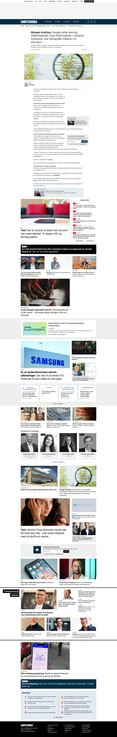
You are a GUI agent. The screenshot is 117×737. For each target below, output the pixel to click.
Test (22, 227)
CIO (77, 211)
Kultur (73, 356)
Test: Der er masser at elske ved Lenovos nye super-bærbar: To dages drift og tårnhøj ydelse (84, 207)
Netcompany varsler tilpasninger (75, 26)
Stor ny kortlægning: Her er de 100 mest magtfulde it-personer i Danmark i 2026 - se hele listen (76, 697)
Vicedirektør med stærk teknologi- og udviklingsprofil (67, 394)
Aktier (22, 369)
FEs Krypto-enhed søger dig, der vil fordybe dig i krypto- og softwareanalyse (29, 394)
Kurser (45, 1)
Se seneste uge (58, 717)
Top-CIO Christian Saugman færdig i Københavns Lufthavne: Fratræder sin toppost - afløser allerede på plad (82, 215)
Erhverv (58, 22)
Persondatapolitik (86, 725)
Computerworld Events (70, 726)
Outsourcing (75, 422)
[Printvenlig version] (85, 49)
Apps (22, 580)
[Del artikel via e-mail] (83, 49)
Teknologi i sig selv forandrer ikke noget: (54, 191)
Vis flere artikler (79, 240)
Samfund (76, 22)
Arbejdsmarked (24, 307)
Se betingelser (82, 144)
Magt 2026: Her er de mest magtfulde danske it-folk (37, 26)
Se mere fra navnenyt (58, 462)
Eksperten (59, 1)
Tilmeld (84, 141)
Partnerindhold (68, 728)
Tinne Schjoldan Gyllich (68, 454)
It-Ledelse (66, 22)
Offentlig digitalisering (72, 119)
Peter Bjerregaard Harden (87, 454)
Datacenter (49, 422)
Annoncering (67, 1)
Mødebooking (52, 1)
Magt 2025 (24, 681)
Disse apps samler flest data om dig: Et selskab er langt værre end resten (40, 702)
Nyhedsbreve (75, 1)
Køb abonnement (89, 1)
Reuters (51, 159)
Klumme (78, 219)
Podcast (50, 726)
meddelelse (56, 175)
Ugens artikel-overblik (53, 725)
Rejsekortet (24, 671)
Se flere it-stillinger (58, 403)
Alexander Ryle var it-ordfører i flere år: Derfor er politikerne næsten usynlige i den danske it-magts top (84, 228)
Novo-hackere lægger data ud (59, 26)
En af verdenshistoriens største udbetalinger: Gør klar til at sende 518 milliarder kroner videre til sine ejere (78, 702)
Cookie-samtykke (86, 726)
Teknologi (48, 22)
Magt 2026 (78, 225)
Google (35, 118)
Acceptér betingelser (73, 144)
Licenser (74, 513)
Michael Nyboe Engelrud (29, 454)
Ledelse (78, 233)
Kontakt (81, 1)
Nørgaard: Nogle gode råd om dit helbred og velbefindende (41, 712)
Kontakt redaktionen (52, 732)
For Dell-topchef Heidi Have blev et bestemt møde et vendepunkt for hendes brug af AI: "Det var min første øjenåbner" (84, 236)
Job (35, 1)
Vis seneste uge (90, 240)
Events (40, 1)
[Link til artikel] (45, 212)
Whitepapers (68, 730)
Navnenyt (50, 730)
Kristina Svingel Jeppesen (48, 454)
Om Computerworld (28, 1)
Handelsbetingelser (86, 730)
